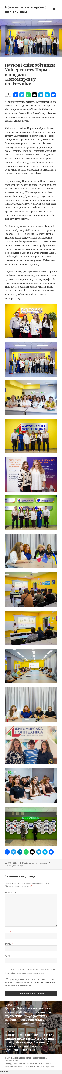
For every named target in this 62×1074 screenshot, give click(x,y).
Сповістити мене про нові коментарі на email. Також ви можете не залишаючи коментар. (30, 982)
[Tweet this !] (21, 94)
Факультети (18, 865)
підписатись (44, 982)
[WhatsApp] (28, 94)
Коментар (11, 892)
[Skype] (47, 94)
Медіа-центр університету (34, 863)
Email (9, 944)
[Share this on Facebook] (15, 94)
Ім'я (8, 931)
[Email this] (34, 94)
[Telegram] (40, 94)
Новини (8, 865)
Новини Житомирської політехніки (26, 9)
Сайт (7, 956)
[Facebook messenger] (53, 94)
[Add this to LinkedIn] (19, 852)
